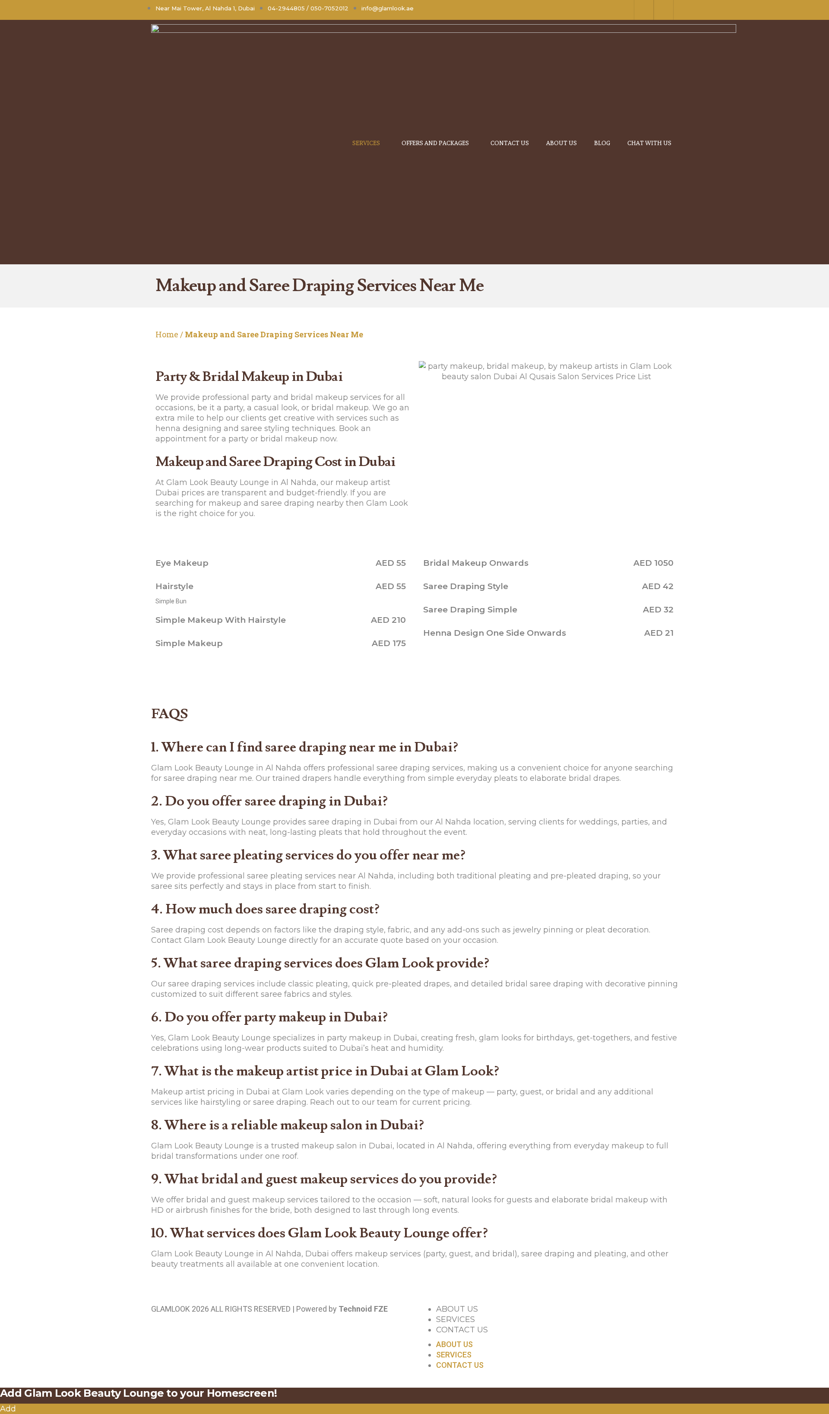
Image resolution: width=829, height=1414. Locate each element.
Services (366, 142)
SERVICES (455, 1319)
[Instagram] (664, 10)
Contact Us (509, 142)
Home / (169, 334)
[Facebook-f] (644, 10)
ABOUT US (457, 1309)
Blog (602, 142)
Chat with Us (649, 142)
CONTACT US (462, 1330)
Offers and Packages (435, 142)
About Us (561, 142)
